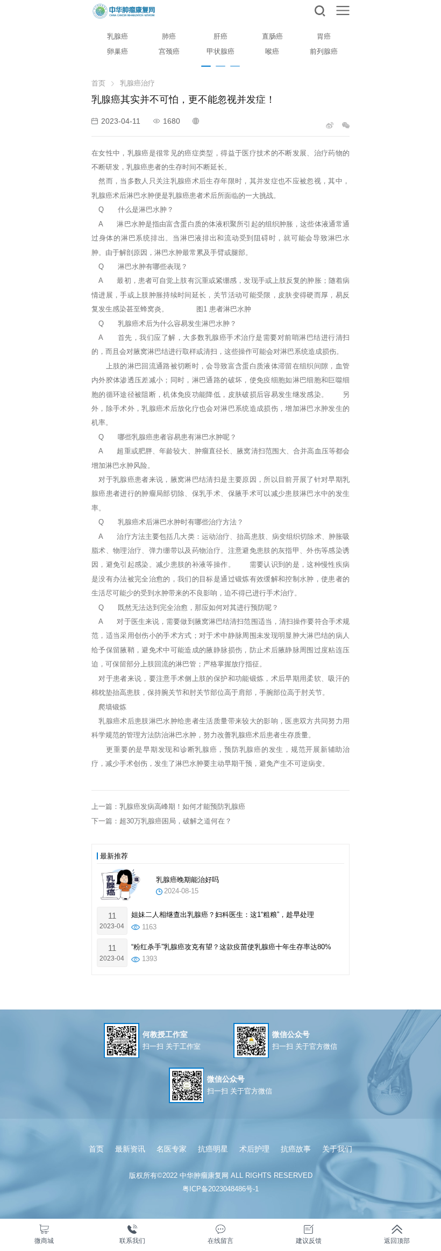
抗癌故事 (296, 1149)
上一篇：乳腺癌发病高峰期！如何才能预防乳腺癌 (168, 806)
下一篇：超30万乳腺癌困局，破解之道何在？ (161, 821)
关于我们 (337, 1149)
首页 (98, 83)
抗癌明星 (213, 1149)
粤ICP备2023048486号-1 (220, 1189)
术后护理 (254, 1149)
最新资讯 (130, 1149)
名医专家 (172, 1149)
